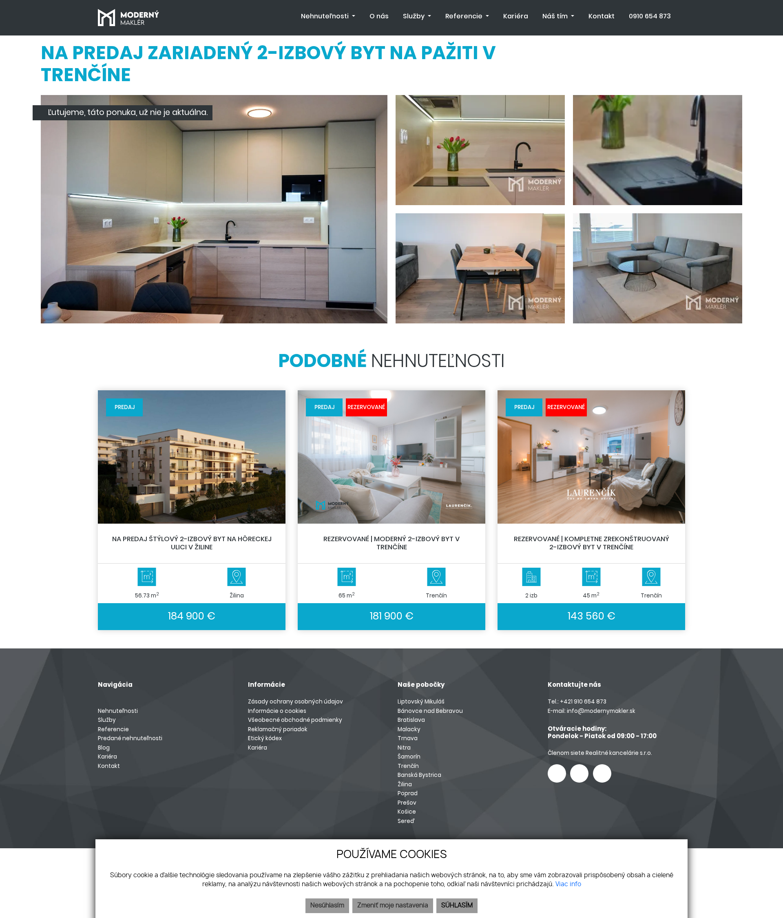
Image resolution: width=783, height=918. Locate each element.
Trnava (408, 738)
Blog (104, 748)
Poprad (408, 793)
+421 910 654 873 (583, 702)
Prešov (407, 803)
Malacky (409, 729)
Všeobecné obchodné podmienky (295, 720)
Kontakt (109, 766)
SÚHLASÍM (457, 906)
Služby (107, 720)
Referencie (113, 729)
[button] (328, 16)
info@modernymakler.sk (601, 711)
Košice (407, 812)
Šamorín (409, 757)
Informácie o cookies (277, 711)
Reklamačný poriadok (277, 729)
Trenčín (408, 766)
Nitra (404, 748)
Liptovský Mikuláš (421, 702)
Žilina (405, 784)
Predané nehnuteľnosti (130, 738)
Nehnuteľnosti (118, 711)
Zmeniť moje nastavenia (392, 906)
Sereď (406, 821)
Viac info (568, 884)
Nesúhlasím (327, 906)
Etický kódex (265, 738)
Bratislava (411, 720)
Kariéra (107, 757)
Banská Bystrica (419, 775)
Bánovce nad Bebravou (430, 711)
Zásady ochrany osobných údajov (295, 702)
